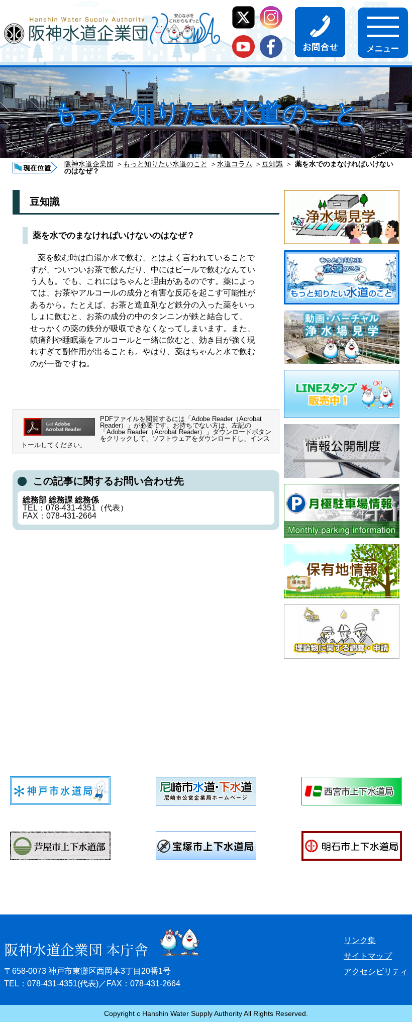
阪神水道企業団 (89, 164)
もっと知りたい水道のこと (165, 164)
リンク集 (360, 940)
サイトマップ (368, 956)
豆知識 (272, 164)
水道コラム (234, 164)
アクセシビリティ (376, 971)
